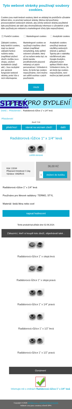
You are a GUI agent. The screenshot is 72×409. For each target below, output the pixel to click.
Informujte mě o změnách (40, 389)
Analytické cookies (61, 36)
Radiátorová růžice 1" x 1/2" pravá (36, 352)
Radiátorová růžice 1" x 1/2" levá (36, 328)
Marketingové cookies (36, 36)
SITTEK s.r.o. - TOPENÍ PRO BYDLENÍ (43, 403)
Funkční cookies (11, 36)
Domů (51, 2)
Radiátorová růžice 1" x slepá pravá (36, 280)
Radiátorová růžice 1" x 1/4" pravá (36, 304)
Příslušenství (15, 110)
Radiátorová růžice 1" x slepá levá (36, 256)
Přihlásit (62, 2)
